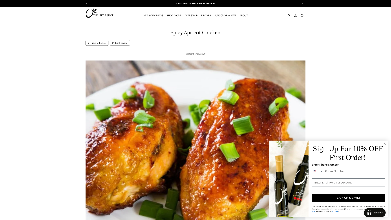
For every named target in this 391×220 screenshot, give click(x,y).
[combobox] (317, 171)
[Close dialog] (385, 144)
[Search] (289, 15)
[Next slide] (302, 3)
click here (335, 211)
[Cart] (302, 15)
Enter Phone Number (325, 164)
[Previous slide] (86, 3)
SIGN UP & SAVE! (348, 197)
